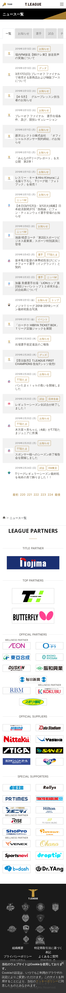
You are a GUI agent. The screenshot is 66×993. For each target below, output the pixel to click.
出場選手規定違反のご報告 (32, 344)
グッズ (42, 68)
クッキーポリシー (47, 981)
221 (29, 494)
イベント (43, 319)
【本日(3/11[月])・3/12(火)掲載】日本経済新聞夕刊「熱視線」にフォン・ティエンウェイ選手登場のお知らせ (38, 211)
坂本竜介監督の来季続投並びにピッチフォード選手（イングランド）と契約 (37, 264)
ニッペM (21, 200)
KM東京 (52, 467)
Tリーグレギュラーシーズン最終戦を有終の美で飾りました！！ (37, 475)
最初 (15, 494)
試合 (51, 33)
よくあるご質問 (48, 956)
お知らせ (23, 33)
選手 (39, 33)
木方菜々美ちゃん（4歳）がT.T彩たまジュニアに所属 (37, 431)
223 (43, 494)
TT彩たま (52, 254)
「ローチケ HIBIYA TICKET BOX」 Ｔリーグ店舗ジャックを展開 (38, 326)
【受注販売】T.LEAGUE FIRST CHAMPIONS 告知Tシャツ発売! (35, 362)
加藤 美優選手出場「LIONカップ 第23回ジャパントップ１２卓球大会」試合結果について (38, 286)
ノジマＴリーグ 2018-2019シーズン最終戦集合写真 (37, 307)
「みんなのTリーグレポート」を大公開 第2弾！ (37, 159)
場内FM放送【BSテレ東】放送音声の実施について (37, 56)
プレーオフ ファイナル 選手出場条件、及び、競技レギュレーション (38, 117)
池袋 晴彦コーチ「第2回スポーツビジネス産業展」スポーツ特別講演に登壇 (37, 241)
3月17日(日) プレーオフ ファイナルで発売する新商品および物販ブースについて (37, 77)
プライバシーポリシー (18, 956)
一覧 (8, 33)
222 (36, 494)
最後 (57, 494)
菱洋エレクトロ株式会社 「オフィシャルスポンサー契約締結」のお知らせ (38, 139)
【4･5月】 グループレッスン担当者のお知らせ (37, 98)
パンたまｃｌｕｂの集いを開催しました (37, 387)
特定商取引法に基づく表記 (48, 950)
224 (50, 494)
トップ (55, 300)
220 (22, 494)
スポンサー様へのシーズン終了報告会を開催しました (37, 456)
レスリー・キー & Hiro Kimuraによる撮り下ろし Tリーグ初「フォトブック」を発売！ (37, 181)
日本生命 (53, 398)
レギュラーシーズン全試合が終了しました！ (37, 406)
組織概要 (17, 948)
